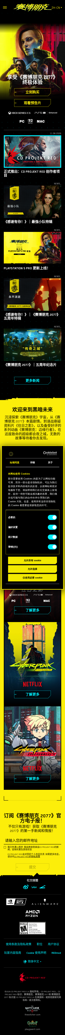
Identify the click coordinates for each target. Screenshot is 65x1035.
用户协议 (53, 944)
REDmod (56, 953)
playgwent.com (32, 1029)
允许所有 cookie (32, 560)
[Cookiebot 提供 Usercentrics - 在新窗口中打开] (44, 453)
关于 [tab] (50, 462)
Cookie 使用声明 (36, 953)
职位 (39, 944)
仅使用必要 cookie (32, 577)
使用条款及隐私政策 (18, 944)
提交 (32, 867)
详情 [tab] (32, 462)
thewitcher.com (32, 1014)
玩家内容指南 (12, 953)
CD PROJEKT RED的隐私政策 (27, 857)
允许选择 (32, 569)
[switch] (52, 527)
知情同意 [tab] (14, 462)
